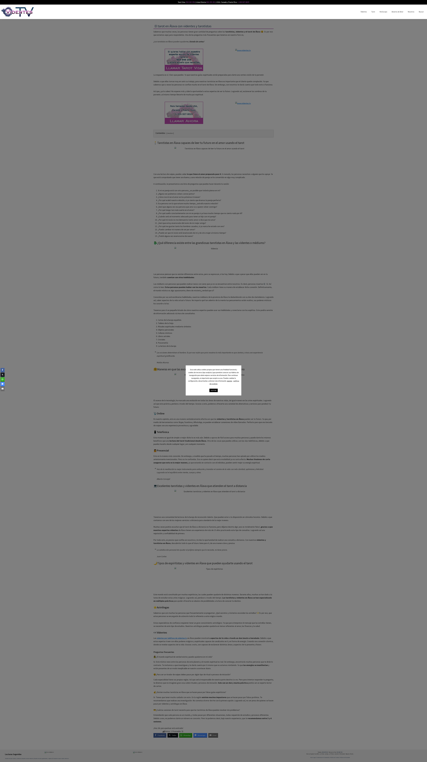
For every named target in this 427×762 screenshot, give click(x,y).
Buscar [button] (421, 12)
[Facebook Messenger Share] (3, 384)
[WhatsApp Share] (3, 379)
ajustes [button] (229, 381)
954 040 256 (190, 2)
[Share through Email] (3, 389)
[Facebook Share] (3, 370)
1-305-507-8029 (243, 2)
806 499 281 (210, 2)
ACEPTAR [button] (213, 390)
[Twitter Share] (3, 375)
